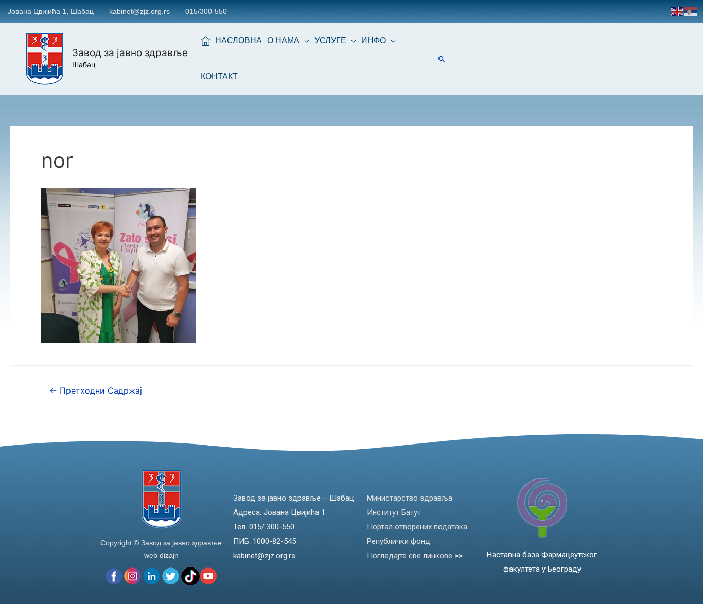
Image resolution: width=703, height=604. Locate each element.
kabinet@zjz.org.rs (139, 11)
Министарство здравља (409, 498)
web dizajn (161, 555)
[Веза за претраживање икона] (441, 59)
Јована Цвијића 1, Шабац (51, 11)
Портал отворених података (417, 526)
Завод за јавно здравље (130, 53)
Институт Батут (394, 512)
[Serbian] (691, 11)
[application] (304, 41)
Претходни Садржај (95, 391)
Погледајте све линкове (415, 555)
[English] (677, 11)
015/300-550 (206, 11)
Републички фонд (398, 541)
